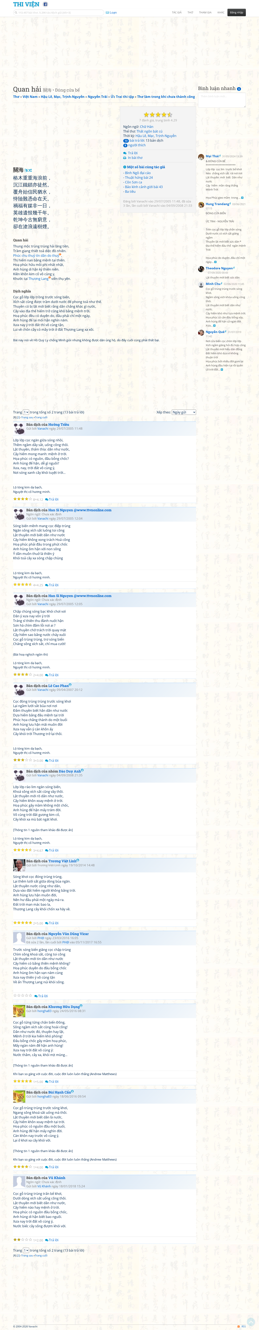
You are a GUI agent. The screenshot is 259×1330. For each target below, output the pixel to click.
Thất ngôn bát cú (149, 131)
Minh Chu (213, 284)
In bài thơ (135, 157)
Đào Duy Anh (70, 771)
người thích (135, 145)
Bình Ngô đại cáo (138, 173)
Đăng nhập (236, 12)
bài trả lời (134, 140)
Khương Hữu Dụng (64, 1006)
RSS (244, 1326)
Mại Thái (212, 156)
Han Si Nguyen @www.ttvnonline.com (79, 510)
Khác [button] (221, 12)
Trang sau (27, 417)
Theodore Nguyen (219, 268)
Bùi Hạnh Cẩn (59, 1092)
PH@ (40, 938)
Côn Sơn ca (133, 182)
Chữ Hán (146, 126)
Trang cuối (41, 417)
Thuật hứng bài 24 (139, 177)
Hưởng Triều (58, 424)
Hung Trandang (217, 204)
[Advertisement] (129, 47)
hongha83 (44, 1011)
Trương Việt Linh (62, 861)
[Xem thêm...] (242, 198)
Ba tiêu (130, 191)
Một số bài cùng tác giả (145, 167)
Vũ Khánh (56, 1177)
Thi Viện (26, 4)
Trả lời (133, 153)
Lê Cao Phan (58, 685)
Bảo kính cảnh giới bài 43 (144, 187)
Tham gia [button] (205, 12)
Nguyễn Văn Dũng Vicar (68, 933)
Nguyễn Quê (215, 332)
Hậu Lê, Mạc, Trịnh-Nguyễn (156, 136)
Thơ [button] (190, 12)
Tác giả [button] (177, 12)
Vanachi (142, 201)
